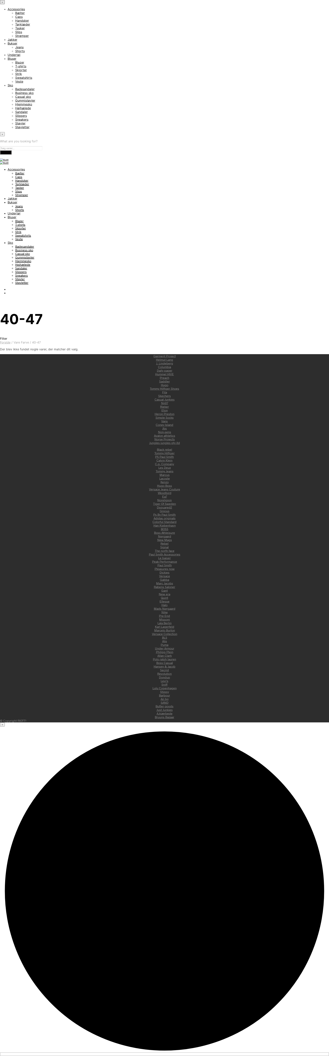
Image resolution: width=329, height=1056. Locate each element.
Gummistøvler (25, 100)
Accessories (16, 9)
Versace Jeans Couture (164, 489)
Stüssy (164, 691)
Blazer (19, 62)
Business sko (24, 93)
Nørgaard (164, 536)
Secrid (164, 670)
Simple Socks (165, 417)
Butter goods (164, 706)
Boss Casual (164, 663)
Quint (164, 597)
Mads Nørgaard (164, 608)
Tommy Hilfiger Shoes (164, 388)
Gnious (164, 511)
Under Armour (164, 648)
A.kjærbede (164, 713)
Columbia (164, 367)
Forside (5, 342)
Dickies (164, 572)
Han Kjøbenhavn (164, 525)
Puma (164, 644)
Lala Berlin (164, 623)
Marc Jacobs (164, 583)
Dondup (164, 677)
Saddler (164, 381)
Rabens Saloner (164, 587)
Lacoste (164, 478)
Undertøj (14, 55)
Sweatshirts (23, 78)
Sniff (164, 684)
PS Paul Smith (164, 456)
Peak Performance (164, 561)
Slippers (21, 116)
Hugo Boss (164, 485)
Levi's (164, 681)
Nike (164, 612)
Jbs (164, 428)
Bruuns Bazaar (164, 717)
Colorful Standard (164, 522)
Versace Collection (164, 634)
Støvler (20, 123)
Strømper (22, 36)
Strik (18, 74)
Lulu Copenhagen (165, 688)
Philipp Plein (164, 652)
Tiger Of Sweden (164, 503)
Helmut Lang (164, 359)
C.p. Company (164, 464)
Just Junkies (165, 710)
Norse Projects (164, 439)
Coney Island (164, 424)
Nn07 (164, 403)
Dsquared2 (164, 507)
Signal (164, 547)
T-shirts (20, 66)
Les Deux (164, 467)
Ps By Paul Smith (164, 514)
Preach (164, 377)
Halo (164, 605)
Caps (19, 17)
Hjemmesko (23, 104)
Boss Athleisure (164, 532)
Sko (10, 85)
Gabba (164, 579)
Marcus (165, 475)
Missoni (164, 619)
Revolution (164, 673)
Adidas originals (165, 518)
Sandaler (21, 112)
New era (164, 594)
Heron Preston (164, 414)
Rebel (164, 543)
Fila (164, 392)
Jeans (19, 47)
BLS (164, 637)
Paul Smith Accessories (164, 554)
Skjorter (21, 70)
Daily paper (164, 370)
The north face (164, 550)
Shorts (20, 51)
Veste (19, 81)
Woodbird (164, 493)
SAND (164, 702)
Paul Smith (164, 565)
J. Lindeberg (164, 363)
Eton (164, 410)
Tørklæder (22, 24)
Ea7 (164, 496)
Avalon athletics (164, 435)
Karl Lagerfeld (164, 626)
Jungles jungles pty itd (164, 443)
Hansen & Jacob (164, 666)
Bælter (20, 13)
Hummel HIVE (164, 374)
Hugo (164, 385)
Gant (164, 590)
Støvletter (22, 127)
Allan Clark (164, 655)
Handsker (22, 20)
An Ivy (164, 699)
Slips (18, 32)
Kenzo (165, 482)
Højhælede (23, 108)
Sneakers (21, 119)
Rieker (164, 406)
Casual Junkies (165, 399)
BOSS (164, 529)
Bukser (12, 43)
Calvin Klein (164, 460)
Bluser (12, 59)
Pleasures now (165, 569)
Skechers (164, 396)
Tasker (20, 28)
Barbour (164, 695)
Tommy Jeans (164, 471)
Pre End (164, 616)
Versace (164, 576)
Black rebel (164, 449)
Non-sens (164, 432)
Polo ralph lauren (164, 659)
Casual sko (23, 97)
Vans (164, 421)
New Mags (164, 540)
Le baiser (164, 558)
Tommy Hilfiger (164, 453)
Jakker (12, 39)
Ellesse (164, 601)
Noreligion (164, 500)
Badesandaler (25, 89)
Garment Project (164, 356)
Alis (164, 641)
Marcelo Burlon (164, 630)
